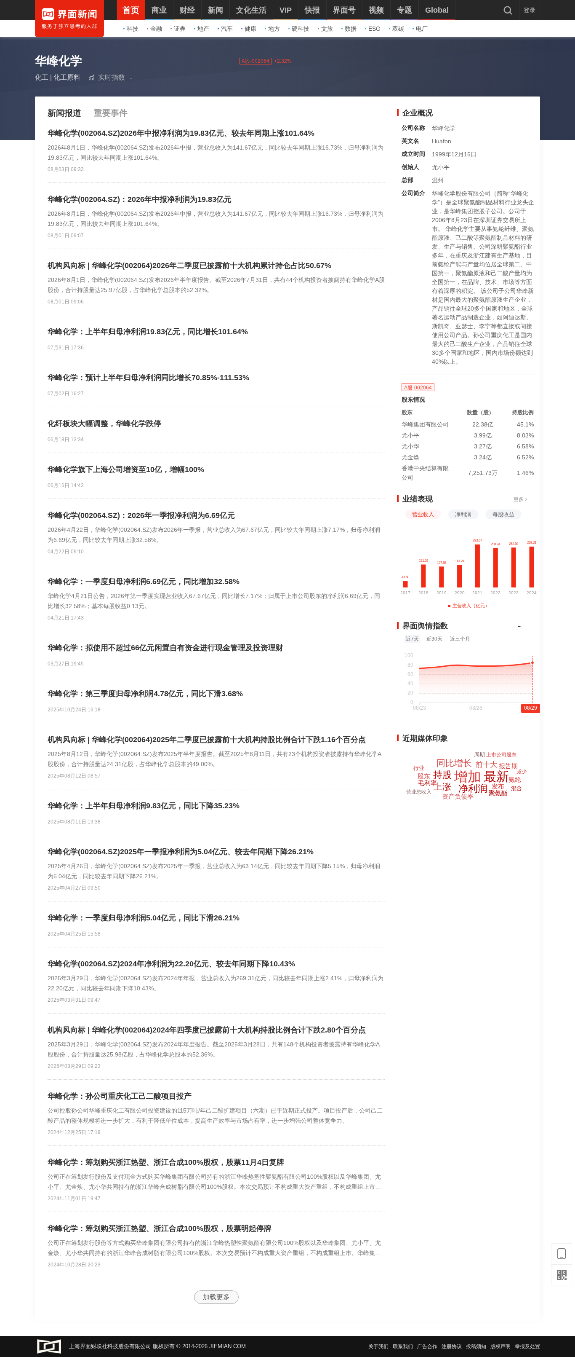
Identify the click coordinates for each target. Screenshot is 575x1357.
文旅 (327, 28)
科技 (132, 28)
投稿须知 (476, 1346)
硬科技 (300, 28)
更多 (519, 499)
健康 (250, 28)
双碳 (398, 28)
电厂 (422, 28)
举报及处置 (527, 1346)
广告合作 (427, 1346)
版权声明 (500, 1346)
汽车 (227, 28)
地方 (274, 28)
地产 (203, 28)
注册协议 (452, 1346)
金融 (156, 28)
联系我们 (403, 1346)
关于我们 (378, 1346)
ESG (374, 28)
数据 (351, 28)
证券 (180, 28)
